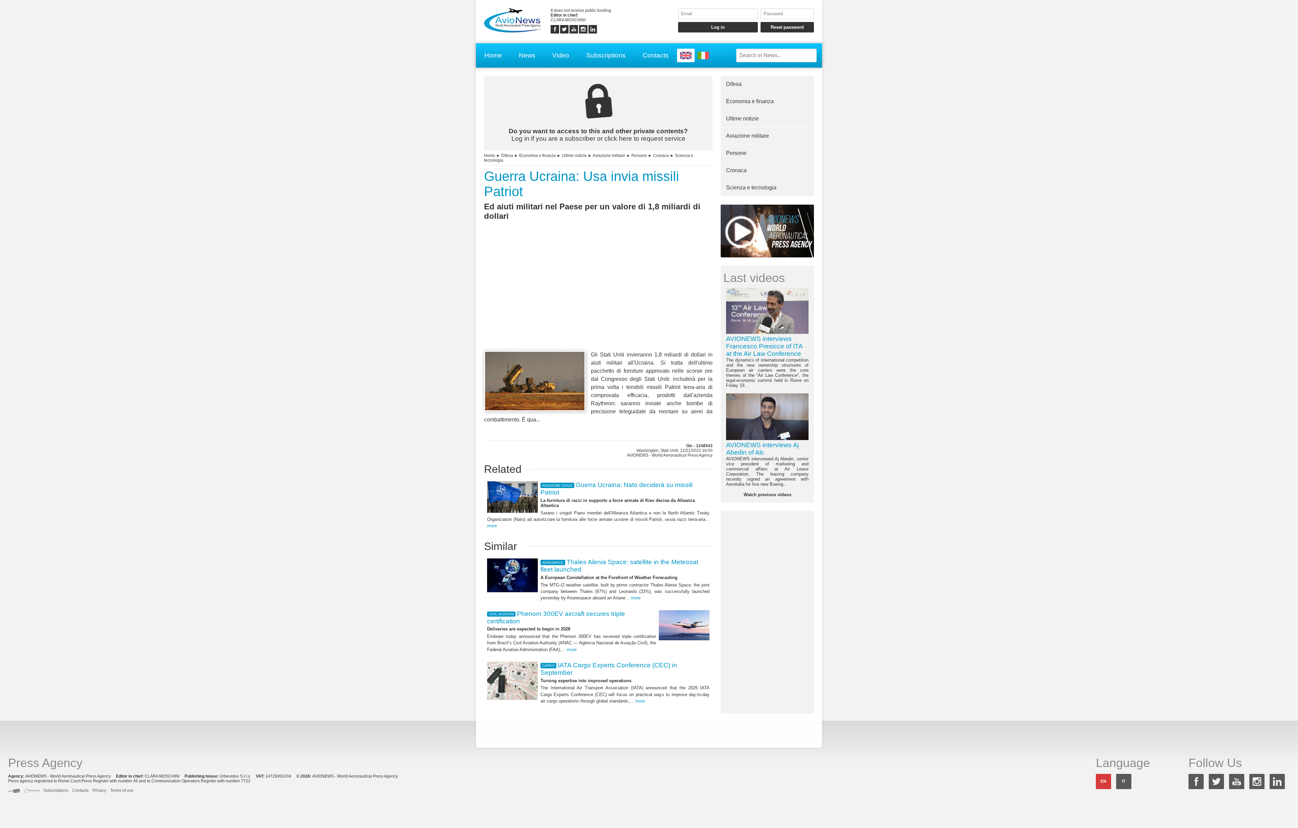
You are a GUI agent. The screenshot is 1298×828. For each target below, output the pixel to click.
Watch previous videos (767, 494)
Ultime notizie (574, 155)
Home (493, 55)
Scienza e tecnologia (751, 187)
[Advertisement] (598, 298)
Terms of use (122, 790)
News (527, 55)
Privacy (99, 790)
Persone (639, 155)
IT (1123, 781)
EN (1103, 781)
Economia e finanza (537, 155)
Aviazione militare (609, 155)
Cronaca (661, 155)
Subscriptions (606, 55)
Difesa (507, 155)
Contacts (656, 55)
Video (560, 55)
